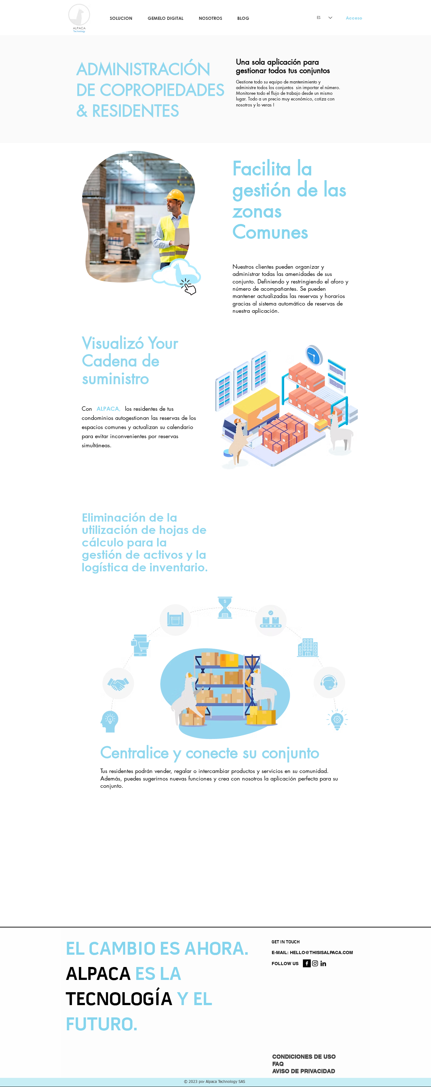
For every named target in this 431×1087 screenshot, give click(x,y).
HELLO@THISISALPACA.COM (321, 952)
